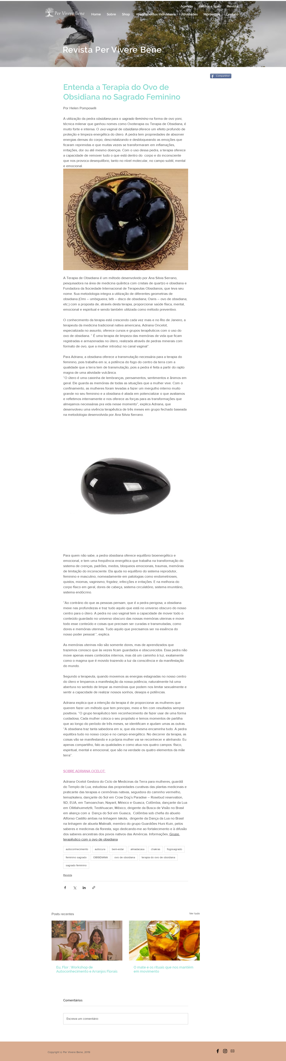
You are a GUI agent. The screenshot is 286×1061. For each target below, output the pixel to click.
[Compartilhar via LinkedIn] (84, 887)
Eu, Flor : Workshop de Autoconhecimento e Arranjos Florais (87, 969)
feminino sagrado (76, 857)
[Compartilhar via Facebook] (65, 887)
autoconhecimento (77, 849)
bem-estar (118, 849)
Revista (67, 875)
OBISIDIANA (100, 857)
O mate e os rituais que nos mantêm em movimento (163, 969)
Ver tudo (194, 913)
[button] (111, 14)
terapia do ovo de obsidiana (158, 857)
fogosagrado (174, 849)
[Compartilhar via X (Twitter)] (74, 887)
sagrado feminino (76, 865)
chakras (155, 849)
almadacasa (137, 849)
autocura (100, 849)
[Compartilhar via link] (94, 887)
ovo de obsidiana (124, 857)
